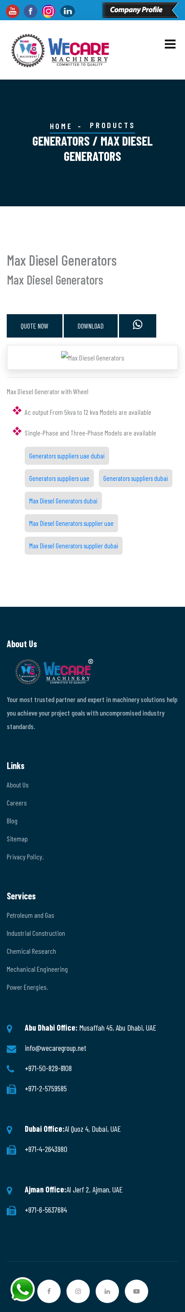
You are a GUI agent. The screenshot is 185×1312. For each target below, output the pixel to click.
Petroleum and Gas (30, 915)
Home (61, 126)
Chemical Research (31, 951)
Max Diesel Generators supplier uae (71, 523)
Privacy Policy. (25, 856)
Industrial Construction (36, 933)
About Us (18, 784)
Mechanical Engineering (37, 969)
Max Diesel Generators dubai (63, 501)
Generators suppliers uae (59, 478)
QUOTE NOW (34, 325)
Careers (17, 802)
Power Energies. (27, 987)
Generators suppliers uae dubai (67, 456)
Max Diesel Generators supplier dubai (73, 546)
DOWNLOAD (91, 325)
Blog (12, 820)
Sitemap (17, 838)
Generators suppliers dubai (135, 478)
